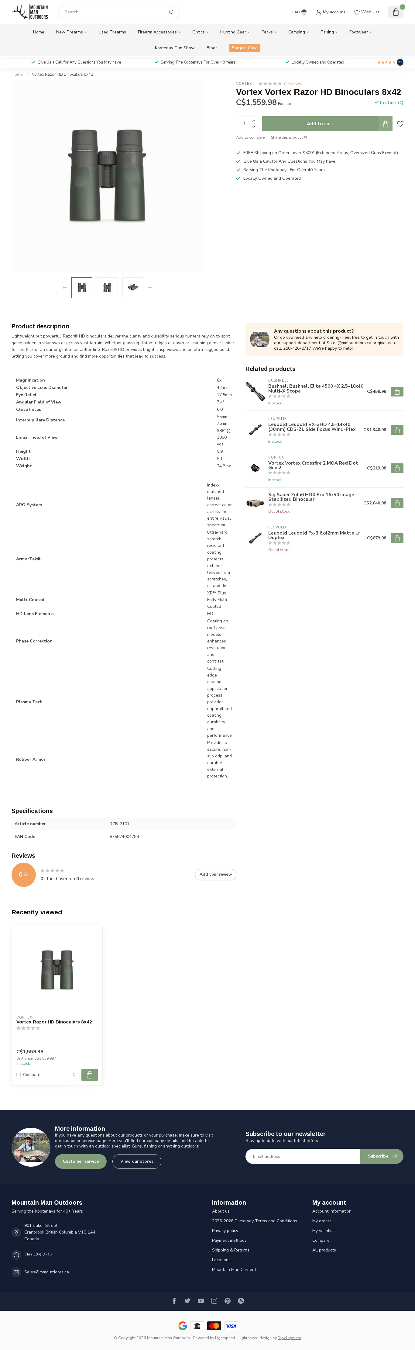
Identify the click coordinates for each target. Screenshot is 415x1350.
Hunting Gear (233, 32)
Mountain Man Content (234, 1269)
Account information (332, 1211)
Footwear (358, 32)
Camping (296, 32)
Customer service (81, 1161)
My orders (321, 1221)
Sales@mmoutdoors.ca (46, 1272)
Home (38, 32)
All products (324, 1250)
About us (221, 1211)
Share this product (287, 137)
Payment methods (229, 1240)
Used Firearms (112, 32)
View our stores (136, 1161)
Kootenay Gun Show (175, 48)
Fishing (327, 32)
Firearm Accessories (157, 32)
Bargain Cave (245, 48)
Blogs (212, 48)
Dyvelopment (289, 1337)
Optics (198, 32)
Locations (221, 1260)
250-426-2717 (38, 1255)
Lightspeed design (255, 1337)
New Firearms (69, 32)
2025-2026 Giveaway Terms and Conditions (254, 1221)
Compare (31, 1074)
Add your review (216, 874)
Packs (267, 32)
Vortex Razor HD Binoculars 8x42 (62, 74)
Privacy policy (225, 1231)
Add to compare (250, 137)
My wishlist (323, 1231)
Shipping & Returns (230, 1250)
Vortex (244, 83)
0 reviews (292, 83)
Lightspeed (225, 1337)
